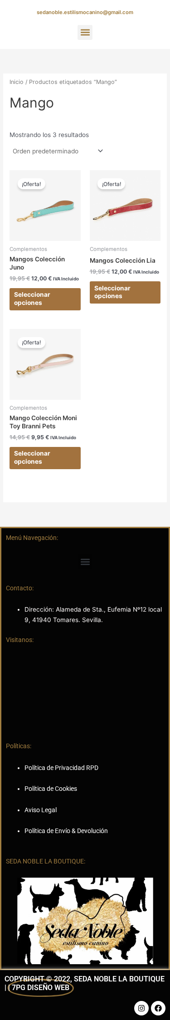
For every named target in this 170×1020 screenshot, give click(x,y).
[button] (85, 32)
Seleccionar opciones (32, 298)
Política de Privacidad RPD (61, 767)
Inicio (17, 81)
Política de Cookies (50, 788)
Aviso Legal (40, 810)
